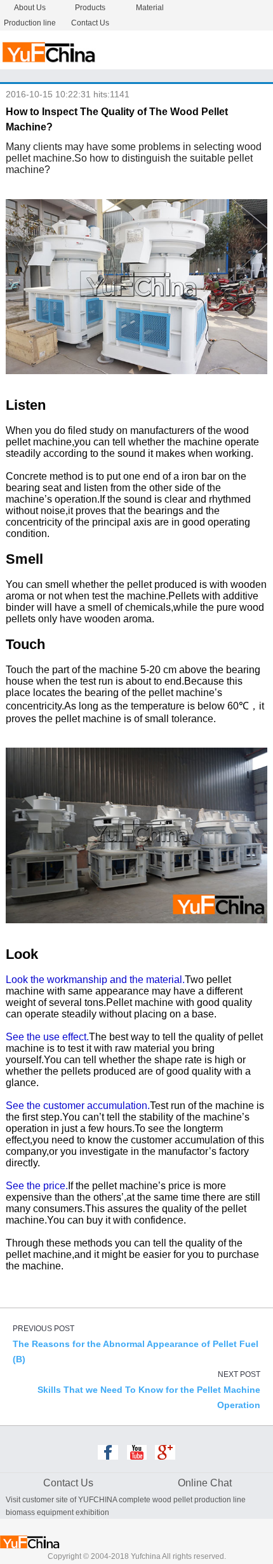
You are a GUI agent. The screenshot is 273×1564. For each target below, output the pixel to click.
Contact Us (90, 22)
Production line (30, 22)
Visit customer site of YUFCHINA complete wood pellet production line (126, 1499)
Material (150, 7)
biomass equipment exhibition (57, 1512)
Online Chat (205, 1482)
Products (90, 7)
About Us (30, 7)
